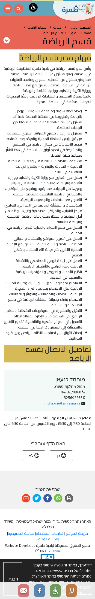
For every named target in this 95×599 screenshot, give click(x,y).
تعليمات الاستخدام (49, 533)
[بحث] (18, 8)
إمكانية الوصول (47, 538)
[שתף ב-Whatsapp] (58, 498)
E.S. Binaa (47, 550)
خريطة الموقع (77, 533)
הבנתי (12, 579)
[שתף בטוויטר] (37, 498)
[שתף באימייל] (26, 498)
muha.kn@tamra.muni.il (62, 403)
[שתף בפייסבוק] (48, 498)
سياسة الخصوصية (21, 533)
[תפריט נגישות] (33, 7)
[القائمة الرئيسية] (7, 8)
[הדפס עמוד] (69, 498)
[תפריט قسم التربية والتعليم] (6, 40)
